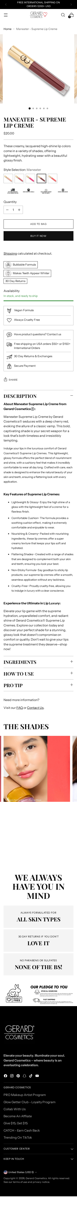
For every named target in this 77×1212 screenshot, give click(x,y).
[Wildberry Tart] (19, 178)
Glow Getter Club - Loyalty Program (29, 1102)
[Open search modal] (63, 15)
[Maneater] (41, 178)
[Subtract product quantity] (7, 210)
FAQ (19, 708)
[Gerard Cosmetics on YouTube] (37, 1076)
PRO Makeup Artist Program (25, 1095)
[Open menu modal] (6, 15)
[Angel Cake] (8, 178)
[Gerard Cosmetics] (38, 15)
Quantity (10, 202)
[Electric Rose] (30, 178)
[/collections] (38, 994)
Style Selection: (22, 170)
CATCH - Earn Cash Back (22, 1130)
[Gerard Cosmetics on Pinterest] (18, 1076)
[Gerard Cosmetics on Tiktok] (31, 1076)
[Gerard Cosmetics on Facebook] (6, 1076)
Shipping (10, 253)
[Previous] (6, 4)
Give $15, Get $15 (16, 1123)
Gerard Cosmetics (36, 1178)
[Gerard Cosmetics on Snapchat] (25, 1076)
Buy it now (38, 235)
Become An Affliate (18, 1116)
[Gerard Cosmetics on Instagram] (12, 1076)
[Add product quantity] (19, 210)
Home (7, 29)
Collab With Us (15, 1109)
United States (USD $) (21, 1172)
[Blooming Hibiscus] (52, 178)
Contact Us (35, 708)
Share (13, 379)
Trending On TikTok (18, 1137)
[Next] (71, 4)
